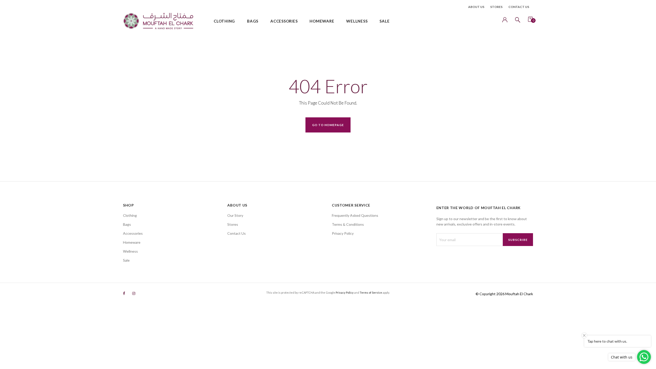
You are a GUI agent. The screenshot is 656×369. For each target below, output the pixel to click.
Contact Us (236, 233)
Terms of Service (371, 292)
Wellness (130, 251)
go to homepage (328, 125)
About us (476, 7)
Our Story (235, 215)
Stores (496, 7)
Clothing (130, 215)
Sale (126, 260)
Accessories (133, 233)
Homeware (131, 242)
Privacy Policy (343, 233)
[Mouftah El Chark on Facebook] (124, 293)
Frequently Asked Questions (355, 215)
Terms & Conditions (348, 224)
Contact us (518, 7)
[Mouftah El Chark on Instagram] (133, 293)
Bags (127, 224)
